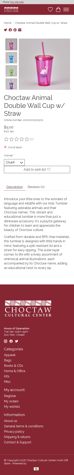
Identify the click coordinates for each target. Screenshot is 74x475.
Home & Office (14, 371)
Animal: (9, 155)
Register (10, 396)
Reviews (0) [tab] (36, 187)
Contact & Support (17, 442)
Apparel (9, 355)
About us (10, 421)
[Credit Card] (36, 469)
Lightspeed (33, 463)
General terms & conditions (23, 426)
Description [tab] (14, 187)
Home (7, 22)
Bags (7, 360)
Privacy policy (14, 431)
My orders (11, 401)
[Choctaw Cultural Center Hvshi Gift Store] (11, 9)
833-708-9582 (17, 2)
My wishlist (12, 406)
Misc (7, 382)
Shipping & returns (17, 437)
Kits (6, 376)
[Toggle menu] (66, 9)
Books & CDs (13, 366)
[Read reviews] (17, 139)
